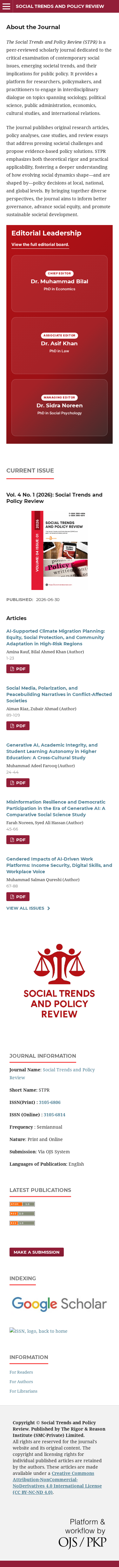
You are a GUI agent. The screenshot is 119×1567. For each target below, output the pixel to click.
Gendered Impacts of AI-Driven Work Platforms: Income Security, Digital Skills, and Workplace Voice (59, 865)
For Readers (21, 1372)
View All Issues (25, 908)
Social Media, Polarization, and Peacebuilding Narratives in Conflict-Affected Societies (59, 694)
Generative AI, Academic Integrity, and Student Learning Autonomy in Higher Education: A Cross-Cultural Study (52, 751)
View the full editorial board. (40, 244)
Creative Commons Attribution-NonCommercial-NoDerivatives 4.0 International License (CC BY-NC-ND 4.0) (57, 1482)
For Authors (21, 1381)
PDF (20, 668)
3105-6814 (54, 1115)
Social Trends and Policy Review (60, 6)
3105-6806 (50, 1102)
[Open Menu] (6, 6)
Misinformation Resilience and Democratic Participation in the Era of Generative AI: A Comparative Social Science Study (55, 808)
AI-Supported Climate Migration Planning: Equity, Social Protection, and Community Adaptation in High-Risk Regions (55, 637)
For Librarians (23, 1391)
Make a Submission (37, 1252)
